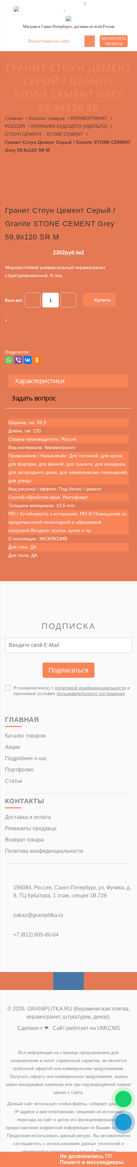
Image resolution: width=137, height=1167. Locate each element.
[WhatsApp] (9, 360)
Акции (12, 747)
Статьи (13, 781)
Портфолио (19, 769)
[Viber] (18, 360)
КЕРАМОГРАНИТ (88, 118)
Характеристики (40, 380)
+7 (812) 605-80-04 (36, 935)
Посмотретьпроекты (113, 41)
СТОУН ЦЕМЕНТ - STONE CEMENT (44, 134)
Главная (14, 118)
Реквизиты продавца (31, 828)
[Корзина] (80, 7)
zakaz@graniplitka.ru (38, 915)
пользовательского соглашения (91, 693)
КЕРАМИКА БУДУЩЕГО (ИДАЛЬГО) (69, 126)
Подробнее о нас (26, 758)
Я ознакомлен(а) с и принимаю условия (71, 690)
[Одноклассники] (37, 360)
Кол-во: (14, 300)
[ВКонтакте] (28, 360)
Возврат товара (24, 840)
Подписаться (68, 670)
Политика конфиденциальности (44, 851)
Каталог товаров (47, 118)
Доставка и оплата (28, 817)
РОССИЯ (15, 126)
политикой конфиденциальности (90, 687)
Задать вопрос (34, 398)
